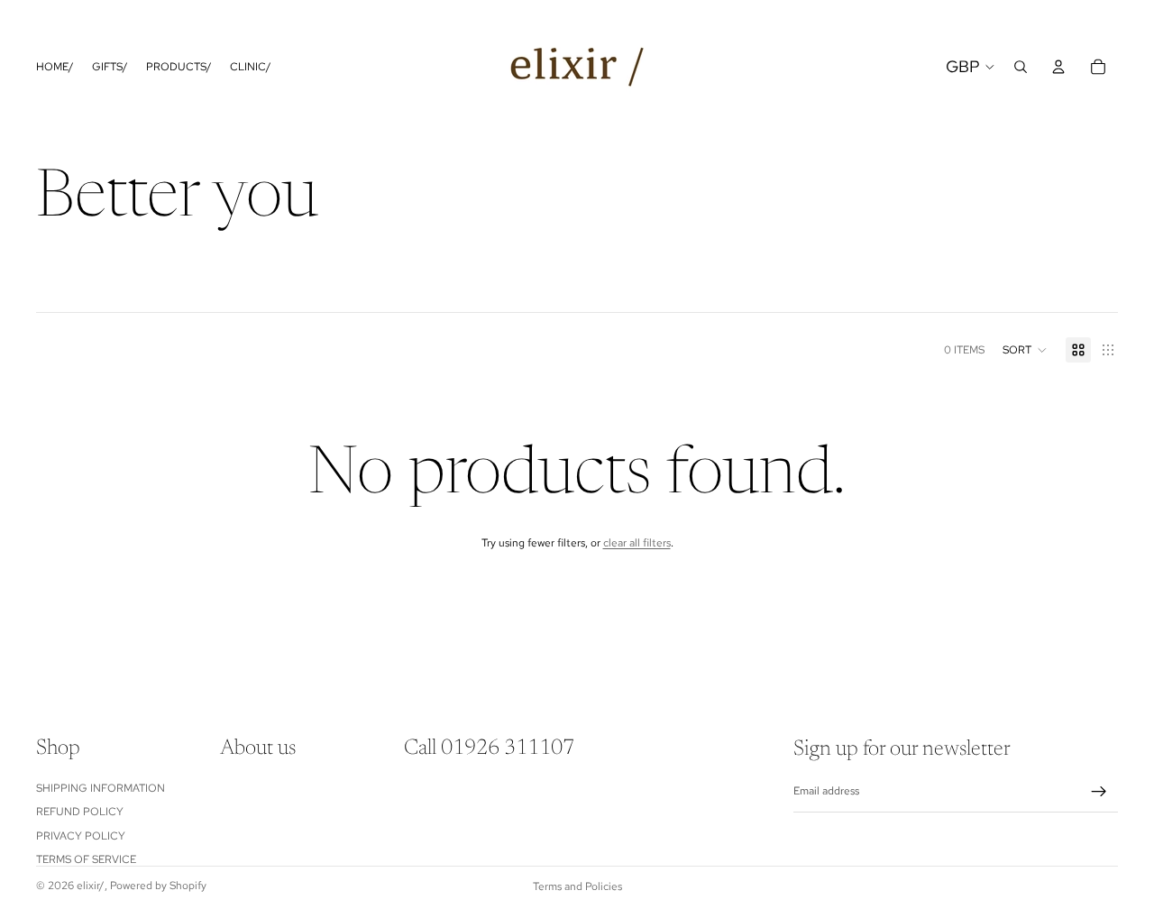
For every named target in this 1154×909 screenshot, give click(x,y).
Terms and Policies (577, 886)
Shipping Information (100, 788)
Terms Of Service (86, 859)
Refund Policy (80, 811)
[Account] (1058, 67)
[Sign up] (1099, 792)
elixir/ (91, 885)
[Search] (1020, 67)
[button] (1025, 350)
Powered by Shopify (158, 885)
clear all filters (637, 543)
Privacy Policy (80, 835)
